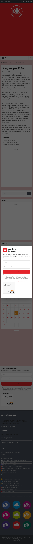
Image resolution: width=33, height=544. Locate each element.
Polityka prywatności (20, 281)
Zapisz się (16, 272)
